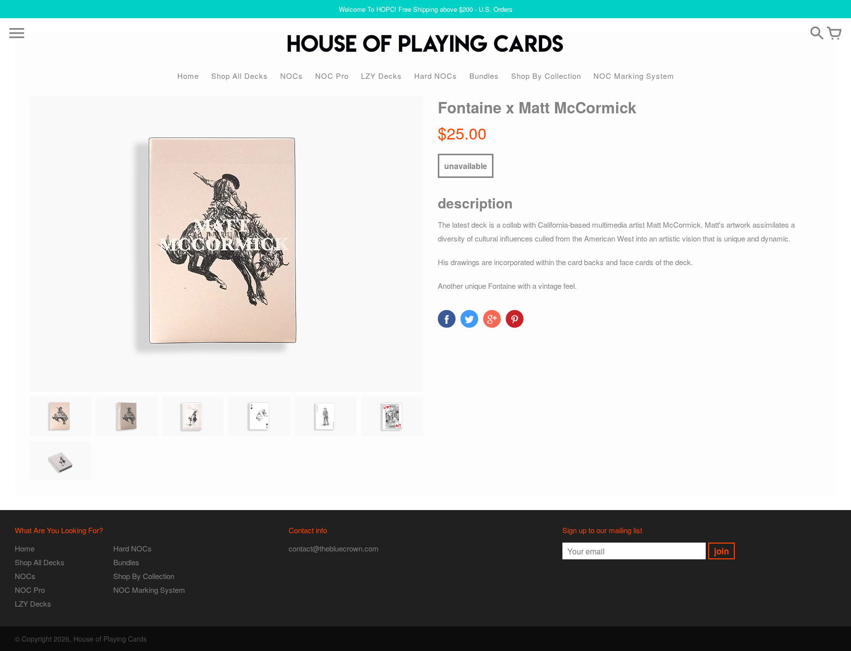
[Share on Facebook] (447, 319)
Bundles (484, 75)
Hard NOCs (435, 75)
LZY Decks (381, 75)
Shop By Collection (546, 75)
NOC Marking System (633, 75)
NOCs (291, 75)
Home (188, 75)
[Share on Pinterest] (515, 319)
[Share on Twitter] (469, 319)
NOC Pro (332, 75)
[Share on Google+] (492, 319)
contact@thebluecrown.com (334, 548)
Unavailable (465, 165)
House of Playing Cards (110, 639)
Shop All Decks (239, 75)
